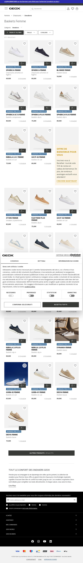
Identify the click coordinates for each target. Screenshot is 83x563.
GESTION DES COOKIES (50, 559)
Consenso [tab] (14, 261)
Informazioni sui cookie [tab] (69, 261)
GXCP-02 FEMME (38, 157)
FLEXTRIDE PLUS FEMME (38, 219)
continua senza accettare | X (68, 255)
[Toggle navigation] (6, 9)
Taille (29, 32)
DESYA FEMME (62, 392)
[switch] (31, 296)
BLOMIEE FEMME (63, 70)
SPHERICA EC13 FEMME (15, 114)
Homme (44, 505)
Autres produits (41, 453)
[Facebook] (32, 541)
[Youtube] (44, 541)
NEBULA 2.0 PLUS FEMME (13, 348)
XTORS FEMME (12, 218)
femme (7, 15)
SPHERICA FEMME (13, 70)
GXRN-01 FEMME (38, 392)
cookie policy (30, 287)
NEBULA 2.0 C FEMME (15, 157)
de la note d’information (29, 508)
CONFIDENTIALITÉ (31, 559)
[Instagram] (38, 541)
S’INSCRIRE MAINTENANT (67, 181)
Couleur (44, 32)
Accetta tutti (60, 305)
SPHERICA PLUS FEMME (41, 114)
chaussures (17, 15)
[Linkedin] (50, 541)
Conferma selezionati (22, 305)
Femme (34, 505)
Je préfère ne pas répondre (17, 505)
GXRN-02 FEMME (13, 392)
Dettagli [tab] (41, 261)
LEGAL (40, 559)
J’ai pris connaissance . (23, 508)
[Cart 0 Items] (77, 9)
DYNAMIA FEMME (64, 347)
